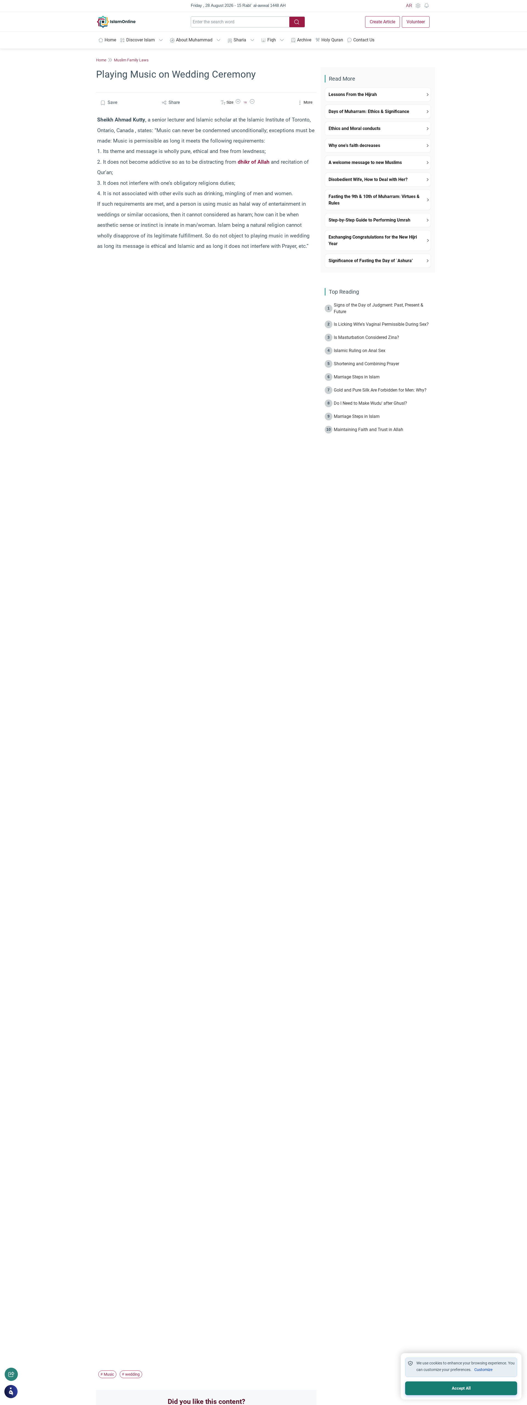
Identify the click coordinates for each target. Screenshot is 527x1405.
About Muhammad (194, 40)
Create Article (382, 21)
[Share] (11, 1374)
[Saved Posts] (426, 5)
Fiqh (271, 40)
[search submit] (297, 22)
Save (112, 102)
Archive (304, 40)
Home (110, 40)
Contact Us (363, 40)
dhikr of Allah (254, 162)
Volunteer (416, 21)
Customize (483, 1369)
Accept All (461, 1388)
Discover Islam (140, 40)
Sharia (240, 40)
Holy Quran (332, 40)
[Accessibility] (417, 5)
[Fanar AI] (11, 1391)
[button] (238, 102)
